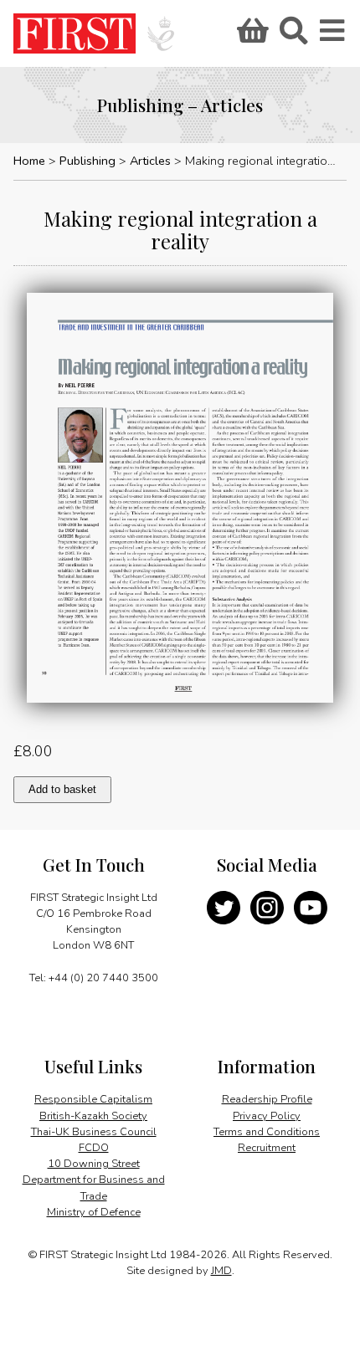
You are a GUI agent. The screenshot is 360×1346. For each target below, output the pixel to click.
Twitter (223, 907)
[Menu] (333, 36)
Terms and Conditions (266, 1131)
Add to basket (62, 789)
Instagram (267, 907)
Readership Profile (267, 1099)
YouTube (310, 907)
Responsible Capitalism (93, 1099)
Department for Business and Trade (94, 1187)
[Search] (293, 36)
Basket (250, 36)
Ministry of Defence (94, 1212)
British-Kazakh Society (93, 1115)
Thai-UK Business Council (94, 1131)
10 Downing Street (94, 1163)
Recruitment (267, 1147)
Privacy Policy (267, 1115)
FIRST (74, 33)
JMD (221, 1270)
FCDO (94, 1147)
